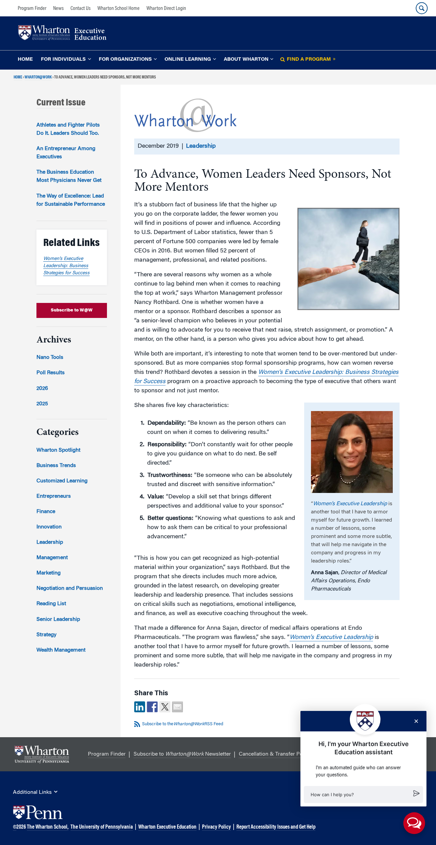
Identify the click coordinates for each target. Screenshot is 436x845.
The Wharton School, (47, 827)
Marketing (48, 573)
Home (25, 59)
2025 (42, 404)
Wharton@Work (38, 77)
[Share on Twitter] (164, 706)
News (58, 8)
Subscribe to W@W (72, 310)
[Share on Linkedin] (139, 706)
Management (52, 557)
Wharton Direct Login (166, 8)
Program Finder (32, 8)
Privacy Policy (216, 827)
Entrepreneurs (53, 496)
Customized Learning (62, 481)
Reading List (51, 604)
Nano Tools (49, 357)
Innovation (49, 527)
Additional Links (32, 792)
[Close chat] (416, 721)
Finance (45, 511)
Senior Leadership (58, 619)
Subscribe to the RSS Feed (182, 724)
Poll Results (50, 373)
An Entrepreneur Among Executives (65, 153)
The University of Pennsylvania (102, 827)
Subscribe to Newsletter (182, 754)
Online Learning (188, 59)
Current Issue (60, 103)
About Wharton (246, 59)
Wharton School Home (118, 8)
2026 (42, 388)
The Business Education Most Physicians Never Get (69, 176)
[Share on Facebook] (152, 706)
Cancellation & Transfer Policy (275, 754)
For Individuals (63, 59)
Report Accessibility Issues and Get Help (275, 827)
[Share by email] (177, 706)
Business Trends (56, 465)
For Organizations (125, 59)
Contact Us (81, 8)
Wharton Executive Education (167, 827)
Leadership (201, 146)
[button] (363, 794)
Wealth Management (60, 650)
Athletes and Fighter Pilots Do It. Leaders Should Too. (68, 129)
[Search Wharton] (421, 8)
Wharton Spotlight (58, 450)
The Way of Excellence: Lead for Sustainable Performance (70, 200)
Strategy (46, 635)
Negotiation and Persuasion (69, 588)
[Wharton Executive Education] (66, 33)
